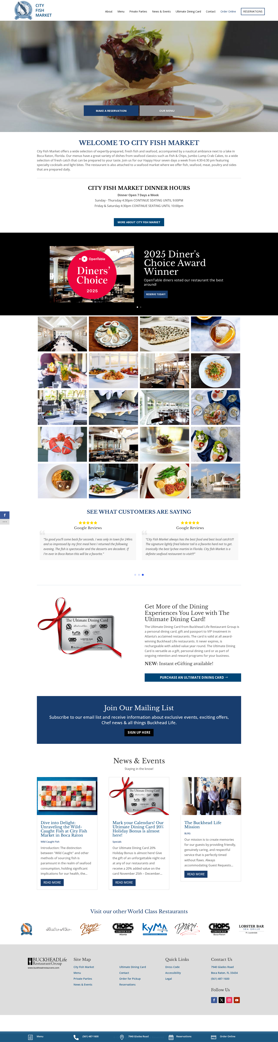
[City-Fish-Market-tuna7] (164, 460)
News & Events (161, 11)
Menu (120, 11)
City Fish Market (84, 967)
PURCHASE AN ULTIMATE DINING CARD (192, 677)
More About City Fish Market (139, 222)
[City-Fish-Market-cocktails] (62, 387)
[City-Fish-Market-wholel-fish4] (113, 424)
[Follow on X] (222, 1000)
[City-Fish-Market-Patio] (164, 424)
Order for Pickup (130, 978)
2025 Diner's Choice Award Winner (175, 263)
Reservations (127, 984)
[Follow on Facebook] (214, 1000)
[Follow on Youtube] (237, 1000)
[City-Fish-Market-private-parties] (62, 350)
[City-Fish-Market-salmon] (62, 497)
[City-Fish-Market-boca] (215, 497)
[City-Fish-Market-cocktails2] (215, 350)
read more (52, 882)
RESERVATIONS (252, 11)
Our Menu (167, 111)
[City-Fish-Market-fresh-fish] (164, 350)
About (109, 11)
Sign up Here (139, 732)
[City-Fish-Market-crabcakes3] (113, 497)
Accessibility (173, 973)
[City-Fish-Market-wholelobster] (62, 460)
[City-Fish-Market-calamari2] (113, 387)
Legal (168, 978)
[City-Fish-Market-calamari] (215, 387)
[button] (135, 575)
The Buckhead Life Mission (202, 824)
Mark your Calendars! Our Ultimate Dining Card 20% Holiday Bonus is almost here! (138, 828)
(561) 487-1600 (220, 978)
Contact (211, 11)
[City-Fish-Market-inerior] (164, 387)
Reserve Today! (155, 294)
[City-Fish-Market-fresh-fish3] (215, 424)
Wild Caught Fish (50, 841)
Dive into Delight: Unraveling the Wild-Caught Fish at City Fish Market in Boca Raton (64, 828)
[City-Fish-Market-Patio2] (62, 424)
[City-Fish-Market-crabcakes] (164, 497)
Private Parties (138, 11)
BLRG (187, 833)
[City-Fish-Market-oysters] (113, 350)
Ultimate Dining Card (188, 11)
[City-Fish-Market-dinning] (113, 460)
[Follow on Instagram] (229, 1000)
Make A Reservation (111, 111)
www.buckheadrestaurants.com (43, 967)
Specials (117, 841)
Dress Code (172, 967)
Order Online (228, 11)
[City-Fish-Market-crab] (215, 460)
